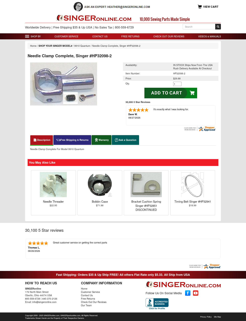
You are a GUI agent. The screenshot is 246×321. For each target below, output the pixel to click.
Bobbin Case (100, 201)
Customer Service (66, 36)
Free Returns (130, 36)
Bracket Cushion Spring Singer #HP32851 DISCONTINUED (146, 205)
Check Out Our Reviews (168, 36)
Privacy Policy (206, 316)
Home (33, 45)
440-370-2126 (49, 298)
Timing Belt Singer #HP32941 (192, 201)
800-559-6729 (32, 298)
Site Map (217, 316)
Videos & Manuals (209, 36)
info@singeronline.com (44, 302)
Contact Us (99, 36)
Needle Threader (53, 201)
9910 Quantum (82, 45)
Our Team (86, 305)
